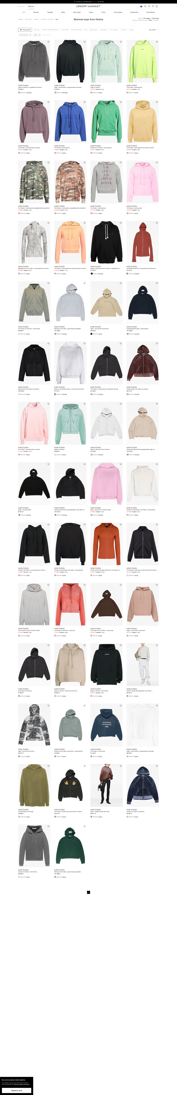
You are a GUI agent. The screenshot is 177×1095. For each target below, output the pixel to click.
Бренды (36, 12)
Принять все (16, 1090)
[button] (16, 1086)
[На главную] (88, 6)
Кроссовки (77, 12)
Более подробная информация (22, 1084)
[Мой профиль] (145, 6)
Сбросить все (47, 35)
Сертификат (150, 12)
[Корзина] (157, 6)
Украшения (134, 12)
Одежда (50, 12)
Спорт (103, 12)
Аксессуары (118, 12)
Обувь (63, 12)
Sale (23, 12)
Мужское (31, 6)
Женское (21, 6)
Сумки (91, 12)
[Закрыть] (31, 35)
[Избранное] (153, 6)
